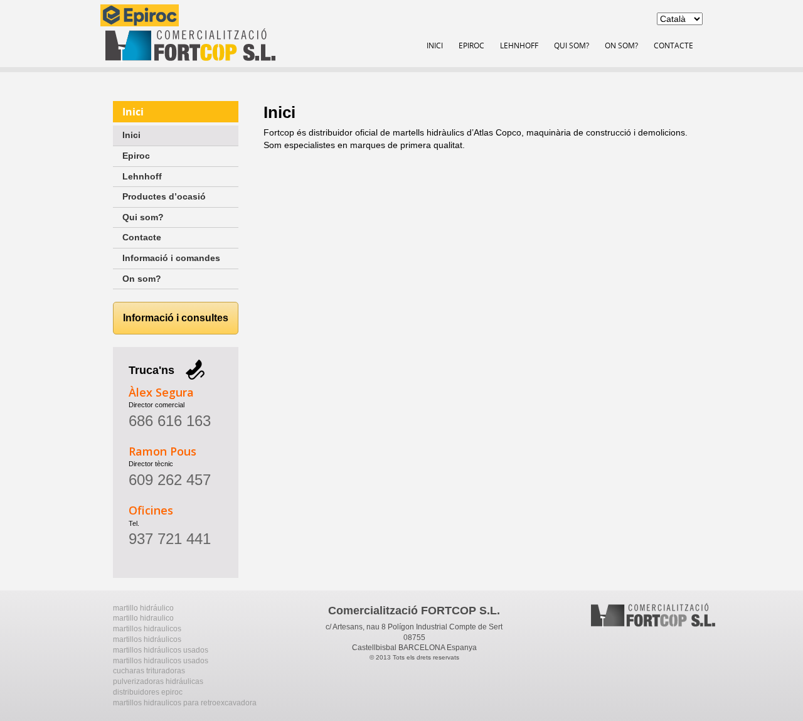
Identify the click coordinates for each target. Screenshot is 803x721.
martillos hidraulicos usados (160, 660)
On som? (621, 45)
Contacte (673, 45)
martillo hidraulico (143, 618)
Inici (435, 45)
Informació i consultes (175, 317)
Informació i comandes (171, 258)
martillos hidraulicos (147, 628)
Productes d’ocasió (164, 196)
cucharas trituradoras (149, 670)
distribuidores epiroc (148, 692)
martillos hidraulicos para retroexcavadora (185, 702)
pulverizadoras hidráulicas (158, 681)
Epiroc (471, 45)
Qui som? (571, 45)
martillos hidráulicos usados (160, 650)
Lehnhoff (519, 45)
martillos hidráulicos (147, 639)
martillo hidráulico (143, 608)
